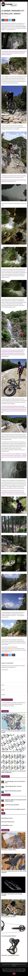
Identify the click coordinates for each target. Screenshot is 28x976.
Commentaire (4, 669)
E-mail (3, 689)
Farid (14, 639)
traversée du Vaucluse (17, 51)
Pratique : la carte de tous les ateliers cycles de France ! (13, 731)
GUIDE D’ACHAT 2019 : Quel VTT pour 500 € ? (12, 751)
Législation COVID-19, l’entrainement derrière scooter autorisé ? (15, 800)
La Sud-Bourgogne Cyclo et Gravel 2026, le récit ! (15, 782)
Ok (14, 973)
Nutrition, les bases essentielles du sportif (15, 809)
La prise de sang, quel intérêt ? (12, 804)
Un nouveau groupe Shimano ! (8, 936)
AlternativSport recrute (7, 818)
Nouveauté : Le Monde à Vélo (8, 849)
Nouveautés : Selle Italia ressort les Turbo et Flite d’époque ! (14, 871)
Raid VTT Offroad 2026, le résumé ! (13, 791)
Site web (3, 694)
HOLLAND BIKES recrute (6, 825)
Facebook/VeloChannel (6, 648)
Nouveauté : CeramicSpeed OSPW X (10, 955)
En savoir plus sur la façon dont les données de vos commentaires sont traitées (13, 704)
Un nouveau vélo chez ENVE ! (8, 916)
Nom (2, 685)
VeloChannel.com (16, 964)
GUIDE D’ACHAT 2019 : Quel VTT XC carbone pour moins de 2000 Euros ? (13, 771)
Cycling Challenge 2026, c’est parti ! (13, 786)
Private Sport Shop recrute (7, 821)
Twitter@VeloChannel (19, 648)
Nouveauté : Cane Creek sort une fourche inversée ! (11, 894)
